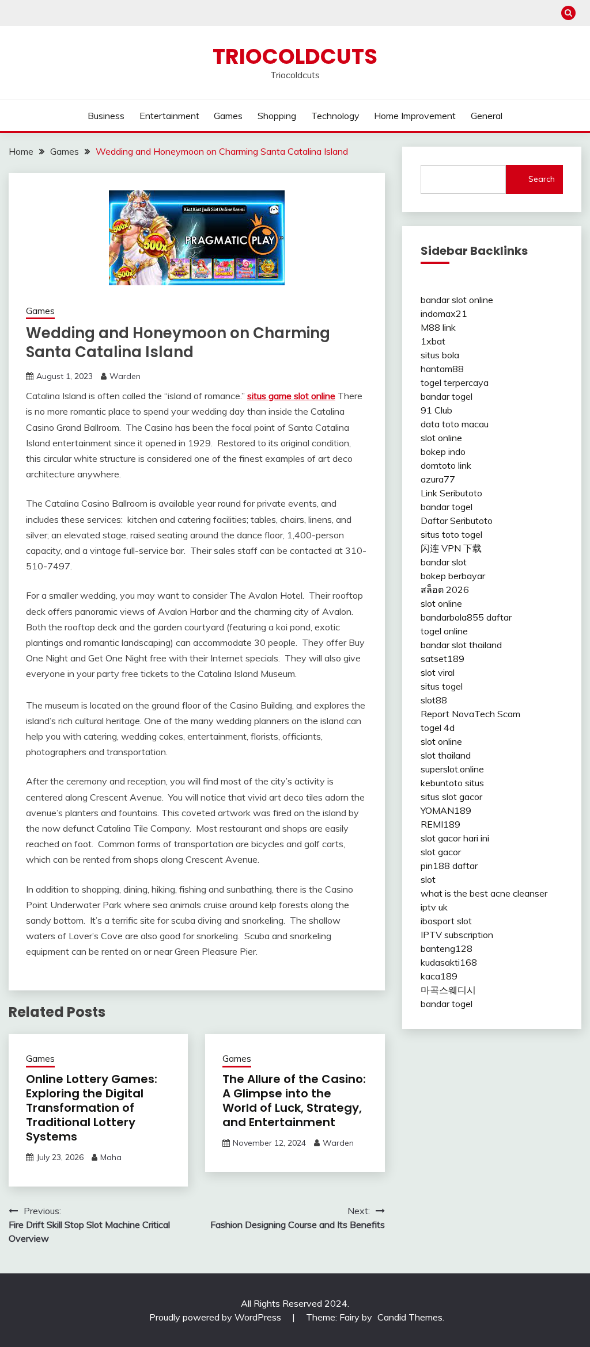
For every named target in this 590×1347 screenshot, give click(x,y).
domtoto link (446, 465)
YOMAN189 (446, 810)
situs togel (442, 686)
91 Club (436, 410)
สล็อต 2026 (445, 589)
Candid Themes (409, 1317)
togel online (444, 631)
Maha (111, 1157)
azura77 (438, 479)
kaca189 (439, 976)
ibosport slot (446, 921)
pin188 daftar (449, 865)
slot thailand (446, 755)
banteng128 (446, 948)
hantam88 (442, 368)
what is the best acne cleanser (484, 893)
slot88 (434, 700)
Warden (125, 376)
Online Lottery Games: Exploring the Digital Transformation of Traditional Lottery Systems (91, 1108)
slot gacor (441, 852)
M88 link (438, 327)
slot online (441, 437)
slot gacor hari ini (455, 838)
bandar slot (444, 562)
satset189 (442, 658)
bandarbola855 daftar (466, 617)
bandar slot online (457, 299)
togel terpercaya (455, 382)
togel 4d (438, 727)
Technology (335, 115)
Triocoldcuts (295, 56)
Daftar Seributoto (457, 520)
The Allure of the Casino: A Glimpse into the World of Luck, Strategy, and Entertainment (294, 1100)
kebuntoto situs (452, 783)
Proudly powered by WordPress (216, 1317)
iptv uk (434, 907)
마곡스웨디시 (448, 990)
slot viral (438, 672)
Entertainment (169, 115)
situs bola (440, 355)
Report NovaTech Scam (470, 714)
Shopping (277, 115)
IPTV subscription (457, 934)
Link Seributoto (451, 493)
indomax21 (444, 313)
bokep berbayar (453, 575)
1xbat (433, 341)
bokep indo (443, 451)
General (486, 115)
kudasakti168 (449, 962)
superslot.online (452, 769)
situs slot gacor (451, 796)
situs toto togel (451, 534)
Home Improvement (415, 115)
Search (541, 179)
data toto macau (455, 424)
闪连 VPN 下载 (451, 548)
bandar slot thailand (461, 644)
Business (106, 115)
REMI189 (440, 824)
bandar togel (446, 396)
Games (228, 115)
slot (428, 879)
